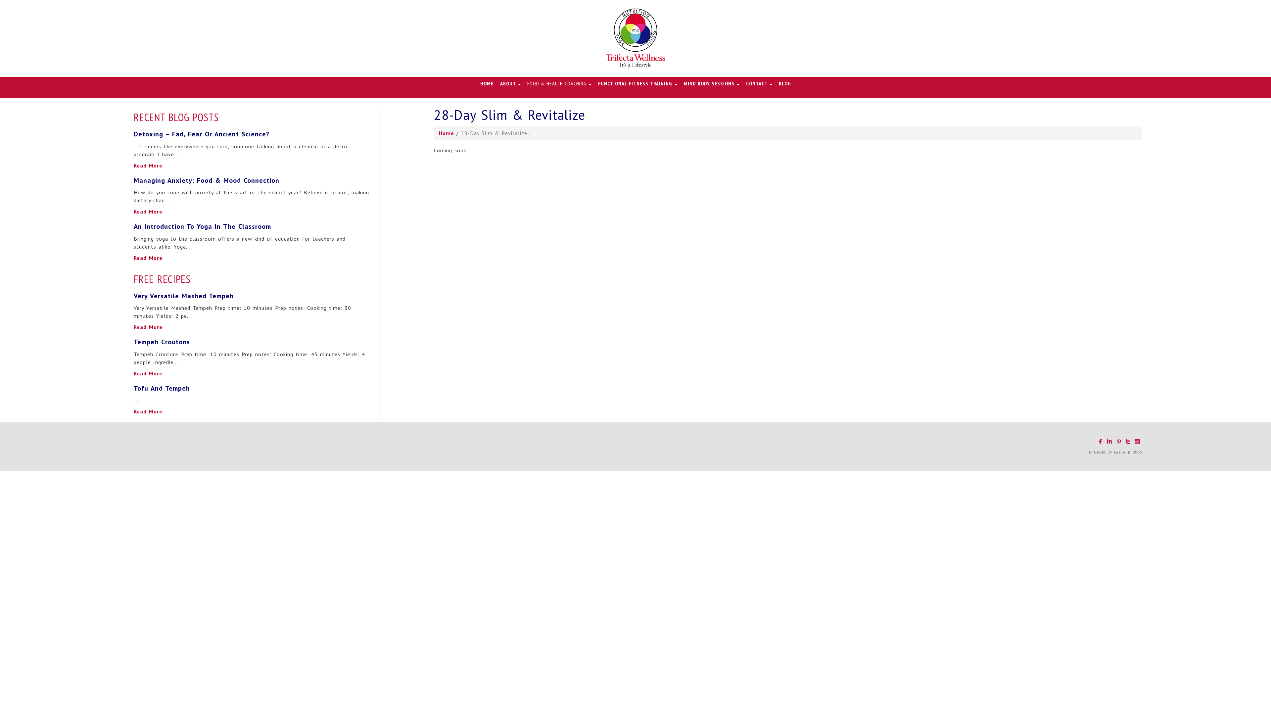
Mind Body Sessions (710, 83)
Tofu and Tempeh (162, 388)
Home (487, 83)
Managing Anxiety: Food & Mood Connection (206, 180)
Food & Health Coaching (557, 83)
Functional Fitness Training (636, 83)
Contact (757, 83)
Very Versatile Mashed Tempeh (184, 296)
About (508, 83)
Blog (785, 83)
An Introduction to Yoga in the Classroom (202, 226)
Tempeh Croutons (162, 342)
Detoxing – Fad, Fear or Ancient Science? (201, 134)
